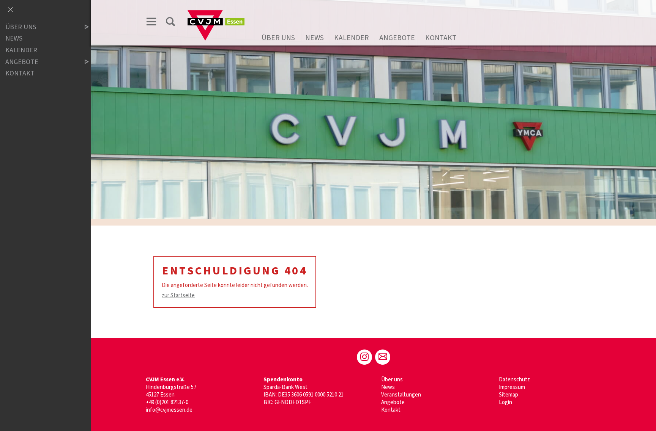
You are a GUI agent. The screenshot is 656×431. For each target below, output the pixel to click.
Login (505, 402)
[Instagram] (364, 357)
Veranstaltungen (401, 395)
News (314, 38)
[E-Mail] (382, 357)
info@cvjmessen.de (169, 410)
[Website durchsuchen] (170, 21)
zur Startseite (178, 295)
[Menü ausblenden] (10, 10)
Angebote (397, 38)
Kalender (351, 38)
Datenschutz (514, 380)
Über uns (278, 38)
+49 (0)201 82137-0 (167, 402)
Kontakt (440, 38)
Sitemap (508, 395)
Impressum (512, 387)
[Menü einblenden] (151, 21)
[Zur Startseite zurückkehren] (216, 14)
